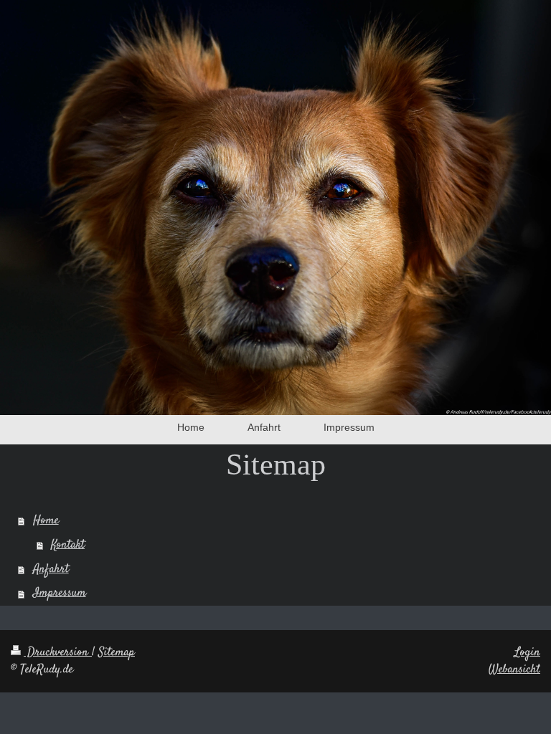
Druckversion (58, 652)
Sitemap (116, 652)
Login (527, 652)
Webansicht (514, 669)
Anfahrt (51, 569)
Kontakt (68, 544)
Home (46, 520)
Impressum (59, 592)
